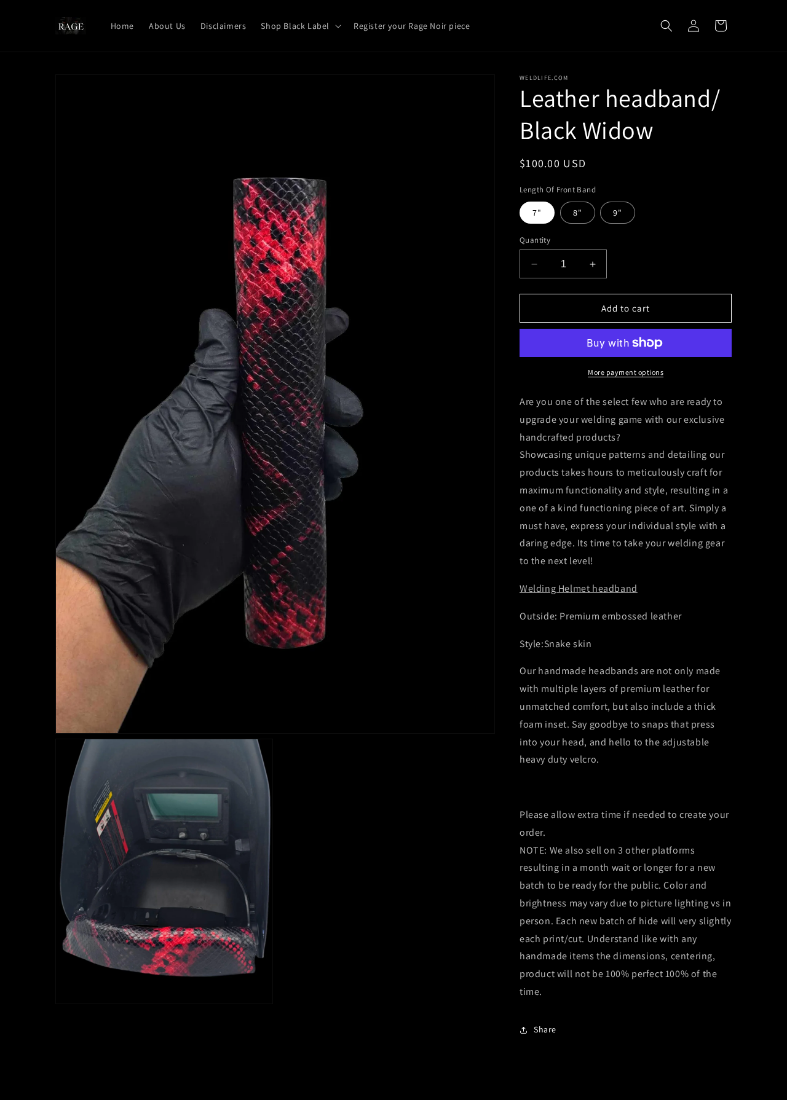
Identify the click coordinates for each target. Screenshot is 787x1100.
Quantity (535, 240)
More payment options (625, 372)
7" (537, 212)
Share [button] (545, 1029)
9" (617, 212)
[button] (299, 26)
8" (577, 212)
